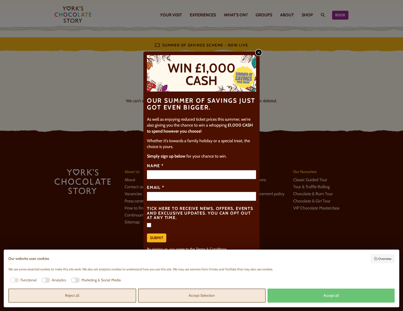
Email (155, 187)
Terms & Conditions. (211, 249)
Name (155, 166)
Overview (384, 259)
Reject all (72, 295)
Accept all (331, 295)
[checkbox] (22, 280)
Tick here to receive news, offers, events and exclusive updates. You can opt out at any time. (200, 213)
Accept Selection (202, 295)
